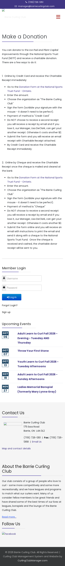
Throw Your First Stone (33, 351)
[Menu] (51, 17)
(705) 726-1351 (35, 2)
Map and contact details (16, 448)
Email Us (37, 441)
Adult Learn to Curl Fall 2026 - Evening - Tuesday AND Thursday (38, 338)
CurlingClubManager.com (33, 560)
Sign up (6, 312)
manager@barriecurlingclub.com (36, 6)
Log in (13, 297)
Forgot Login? (10, 305)
